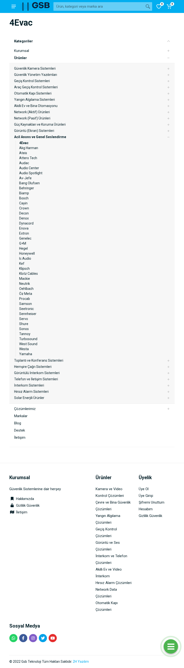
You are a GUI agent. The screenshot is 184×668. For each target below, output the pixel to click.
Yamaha (25, 354)
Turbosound (28, 339)
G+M (22, 243)
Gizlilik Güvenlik (28, 505)
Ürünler (20, 58)
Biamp (24, 193)
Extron (24, 233)
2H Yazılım (81, 661)
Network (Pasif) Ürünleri (32, 118)
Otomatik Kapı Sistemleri (33, 93)
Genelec (25, 238)
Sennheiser (27, 314)
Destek (19, 430)
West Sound (28, 344)
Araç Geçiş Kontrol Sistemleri (36, 87)
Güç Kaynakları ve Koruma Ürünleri (40, 124)
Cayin (23, 203)
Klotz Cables (28, 273)
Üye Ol (144, 489)
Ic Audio (25, 258)
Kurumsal (21, 51)
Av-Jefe (25, 178)
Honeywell (27, 253)
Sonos (24, 329)
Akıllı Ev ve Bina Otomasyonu (36, 106)
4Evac (24, 143)
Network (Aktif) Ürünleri (32, 112)
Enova (24, 228)
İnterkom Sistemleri (29, 385)
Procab (24, 299)
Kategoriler (23, 41)
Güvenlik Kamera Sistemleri (35, 68)
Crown (24, 208)
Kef (21, 263)
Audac (24, 163)
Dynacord (26, 223)
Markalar (21, 416)
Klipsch (24, 268)
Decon (24, 213)
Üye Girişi (146, 496)
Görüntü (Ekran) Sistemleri (34, 131)
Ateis (23, 153)
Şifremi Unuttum (151, 502)
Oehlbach (26, 289)
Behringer (26, 188)
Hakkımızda (24, 499)
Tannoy (24, 334)
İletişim (19, 437)
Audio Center (29, 168)
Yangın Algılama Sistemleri (34, 99)
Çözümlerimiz (25, 409)
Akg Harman (28, 148)
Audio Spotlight (30, 173)
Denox (24, 218)
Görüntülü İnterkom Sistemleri (37, 373)
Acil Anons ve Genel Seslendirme (40, 137)
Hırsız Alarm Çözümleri (114, 583)
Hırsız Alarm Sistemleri (31, 391)
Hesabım (146, 509)
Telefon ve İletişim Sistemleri (36, 379)
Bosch (24, 198)
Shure (23, 324)
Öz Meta (25, 294)
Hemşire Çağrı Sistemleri (33, 367)
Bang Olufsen (29, 183)
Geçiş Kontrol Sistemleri (32, 81)
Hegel (23, 248)
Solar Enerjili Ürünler (29, 398)
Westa (24, 349)
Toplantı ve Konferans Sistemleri (38, 360)
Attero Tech (28, 158)
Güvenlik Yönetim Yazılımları (35, 75)
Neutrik (24, 284)
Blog (17, 423)
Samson (25, 304)
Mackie (24, 279)
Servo (23, 319)
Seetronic (26, 309)
